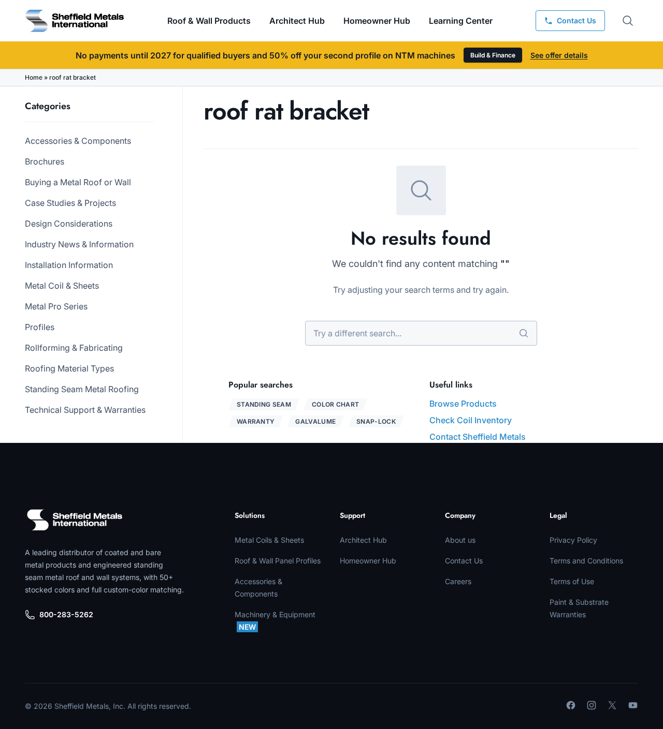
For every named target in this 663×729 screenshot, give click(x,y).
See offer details (559, 55)
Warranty (256, 421)
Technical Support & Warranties (85, 410)
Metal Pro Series (56, 306)
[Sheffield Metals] (74, 520)
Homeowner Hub (376, 21)
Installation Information (69, 265)
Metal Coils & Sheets (269, 539)
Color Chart (335, 404)
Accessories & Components (78, 141)
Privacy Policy (573, 539)
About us (460, 539)
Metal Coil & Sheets (62, 285)
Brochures (44, 161)
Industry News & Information (79, 244)
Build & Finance (492, 55)
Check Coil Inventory (470, 420)
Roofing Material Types (69, 368)
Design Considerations (68, 223)
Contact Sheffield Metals (477, 437)
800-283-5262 (66, 614)
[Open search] (627, 20)
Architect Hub (297, 21)
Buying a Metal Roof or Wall (78, 182)
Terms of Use (572, 581)
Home (33, 77)
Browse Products (463, 403)
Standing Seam (264, 404)
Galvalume (315, 421)
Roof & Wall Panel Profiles (278, 560)
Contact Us (464, 560)
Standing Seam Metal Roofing (82, 389)
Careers (458, 581)
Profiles (39, 327)
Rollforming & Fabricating (74, 348)
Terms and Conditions (586, 560)
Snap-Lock (376, 421)
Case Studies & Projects (70, 203)
